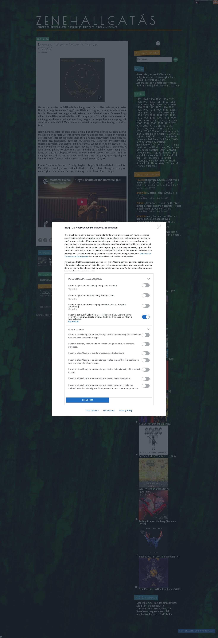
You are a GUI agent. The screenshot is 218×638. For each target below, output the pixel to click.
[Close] (160, 228)
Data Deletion (92, 410)
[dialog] (109, 319)
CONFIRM (87, 400)
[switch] (146, 285)
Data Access (109, 410)
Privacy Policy (125, 410)
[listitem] (109, 278)
